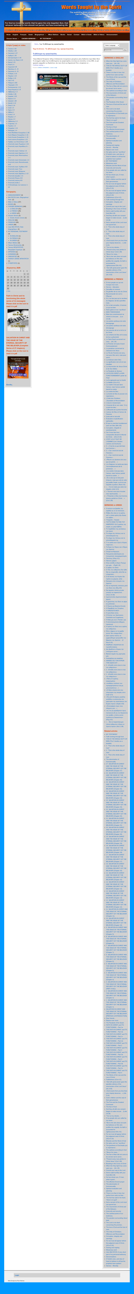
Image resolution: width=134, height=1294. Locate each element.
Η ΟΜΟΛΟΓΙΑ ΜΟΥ (112, 610)
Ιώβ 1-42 (11, 80)
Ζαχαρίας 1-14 (13, 128)
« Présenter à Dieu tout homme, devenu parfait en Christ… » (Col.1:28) (116, 498)
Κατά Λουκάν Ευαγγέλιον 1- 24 (18, 137)
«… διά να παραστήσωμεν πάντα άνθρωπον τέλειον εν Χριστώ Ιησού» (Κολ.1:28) (115, 724)
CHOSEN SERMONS (28, 39)
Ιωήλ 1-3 (11, 108)
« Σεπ (8, 291)
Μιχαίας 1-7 (12, 117)
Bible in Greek (86, 34)
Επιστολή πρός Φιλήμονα (16, 171)
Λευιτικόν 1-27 (13, 53)
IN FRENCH (14, 238)
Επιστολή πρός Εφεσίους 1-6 (18, 153)
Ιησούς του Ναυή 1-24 (15, 60)
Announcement (111, 34)
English (15, 34)
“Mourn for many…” (112, 254)
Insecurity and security (113, 168)
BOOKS (10, 204)
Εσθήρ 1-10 (12, 78)
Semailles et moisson (113, 289)
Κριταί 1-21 (11, 62)
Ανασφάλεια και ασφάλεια (114, 658)
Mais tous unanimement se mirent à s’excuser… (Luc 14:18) (115, 316)
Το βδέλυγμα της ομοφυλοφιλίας (45, 54)
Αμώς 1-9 (11, 110)
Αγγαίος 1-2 (12, 126)
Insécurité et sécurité (113, 416)
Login (17, 1275)
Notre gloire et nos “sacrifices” (116, 310)
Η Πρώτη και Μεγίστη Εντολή (115, 606)
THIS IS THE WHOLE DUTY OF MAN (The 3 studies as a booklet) (116, 68)
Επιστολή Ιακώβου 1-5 (15, 176)
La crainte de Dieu (112, 391)
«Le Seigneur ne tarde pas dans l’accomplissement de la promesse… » (117, 466)
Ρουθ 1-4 (11, 64)
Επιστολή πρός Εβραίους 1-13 (18, 173)
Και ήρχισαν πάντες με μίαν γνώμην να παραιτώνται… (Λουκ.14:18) (115, 592)
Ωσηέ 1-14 (11, 105)
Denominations (111, 1257)
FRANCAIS (11, 222)
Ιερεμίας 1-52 (12, 96)
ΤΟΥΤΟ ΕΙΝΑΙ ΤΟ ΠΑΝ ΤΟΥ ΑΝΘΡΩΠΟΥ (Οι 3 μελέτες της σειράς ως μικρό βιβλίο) (116, 524)
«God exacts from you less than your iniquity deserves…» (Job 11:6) (116, 243)
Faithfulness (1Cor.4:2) (113, 197)
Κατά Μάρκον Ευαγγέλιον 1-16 (18, 135)
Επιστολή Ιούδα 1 (14, 182)
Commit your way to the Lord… (116, 206)
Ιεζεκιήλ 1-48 (12, 101)
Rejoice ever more (112, 149)
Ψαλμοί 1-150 (12, 83)
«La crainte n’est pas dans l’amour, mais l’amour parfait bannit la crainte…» (115, 473)
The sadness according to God (116, 90)
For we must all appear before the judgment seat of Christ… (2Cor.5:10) (116, 186)
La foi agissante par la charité (116, 380)
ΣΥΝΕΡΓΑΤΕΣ (12, 263)
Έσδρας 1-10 (12, 73)
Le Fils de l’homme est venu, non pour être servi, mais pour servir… (116, 355)
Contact (76, 34)
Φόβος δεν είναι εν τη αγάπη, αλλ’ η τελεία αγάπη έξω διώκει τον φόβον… (116, 515)
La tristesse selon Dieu (113, 360)
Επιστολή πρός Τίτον (15, 169)
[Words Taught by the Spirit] (67, 17)
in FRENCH (14, 211)
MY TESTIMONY (45, 39)
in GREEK (13, 213)
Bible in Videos (99, 34)
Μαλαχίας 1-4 (12, 130)
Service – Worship (112, 147)
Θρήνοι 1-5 (11, 98)
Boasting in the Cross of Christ (116, 209)
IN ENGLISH (14, 236)
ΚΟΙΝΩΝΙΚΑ (12, 254)
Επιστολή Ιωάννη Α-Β (15, 180)
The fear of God (111, 127)
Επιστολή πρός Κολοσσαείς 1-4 (18, 160)
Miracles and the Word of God (116, 165)
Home (8, 34)
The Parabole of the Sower (115, 102)
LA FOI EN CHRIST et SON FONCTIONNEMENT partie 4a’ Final (116, 375)
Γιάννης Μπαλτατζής (15, 245)
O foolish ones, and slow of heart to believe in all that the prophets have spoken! (115, 156)
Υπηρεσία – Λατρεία (112, 520)
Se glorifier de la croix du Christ (116, 291)
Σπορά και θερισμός (112, 551)
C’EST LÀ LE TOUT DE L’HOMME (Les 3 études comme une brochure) (114, 441)
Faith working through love (115, 199)
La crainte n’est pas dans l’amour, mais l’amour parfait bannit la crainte (115, 387)
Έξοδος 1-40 (12, 51)
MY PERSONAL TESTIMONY (18, 231)
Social (69, 34)
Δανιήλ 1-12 (12, 103)
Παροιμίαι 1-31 (13, 85)
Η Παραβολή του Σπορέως (115, 608)
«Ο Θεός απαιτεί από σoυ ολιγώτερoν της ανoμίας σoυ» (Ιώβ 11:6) (116, 692)
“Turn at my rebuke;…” (113, 247)
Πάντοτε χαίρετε (111, 561)
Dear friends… (111, 1018)
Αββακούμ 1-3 (12, 92)
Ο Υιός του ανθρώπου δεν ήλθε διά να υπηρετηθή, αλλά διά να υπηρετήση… (116, 572)
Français (23, 34)
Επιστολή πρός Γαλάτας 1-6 (17, 151)
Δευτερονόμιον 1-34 (14, 58)
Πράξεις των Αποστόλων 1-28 (18, 142)
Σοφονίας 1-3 (12, 123)
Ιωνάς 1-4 (11, 114)
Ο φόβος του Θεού (112, 567)
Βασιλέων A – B (13, 69)
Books (63, 34)
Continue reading (39, 65)
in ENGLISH (14, 209)
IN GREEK (13, 240)
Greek (30, 34)
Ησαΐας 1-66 (12, 94)
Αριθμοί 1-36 (12, 55)
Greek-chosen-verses (17, 218)
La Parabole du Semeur (114, 371)
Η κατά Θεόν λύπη (112, 613)
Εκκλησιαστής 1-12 (14, 87)
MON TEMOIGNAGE (113, 312)
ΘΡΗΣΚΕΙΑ (11, 252)
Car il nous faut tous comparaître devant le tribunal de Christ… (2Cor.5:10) (116, 435)
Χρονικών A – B (13, 71)
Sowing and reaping (112, 145)
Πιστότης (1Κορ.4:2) (113, 558)
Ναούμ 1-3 (11, 119)
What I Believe (53, 34)
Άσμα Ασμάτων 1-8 (14, 89)
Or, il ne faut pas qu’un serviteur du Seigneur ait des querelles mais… (116, 301)
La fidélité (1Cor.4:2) (113, 382)
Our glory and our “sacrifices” (116, 152)
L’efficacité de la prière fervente (116, 409)
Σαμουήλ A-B (12, 67)
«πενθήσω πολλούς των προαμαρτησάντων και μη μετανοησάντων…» (114, 685)
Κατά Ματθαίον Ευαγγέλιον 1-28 (18, 132)
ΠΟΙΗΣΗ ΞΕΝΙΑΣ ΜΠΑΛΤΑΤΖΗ (18, 258)
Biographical (39, 35)
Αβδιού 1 (11, 112)
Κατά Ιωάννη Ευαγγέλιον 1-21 (18, 139)
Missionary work (111, 163)
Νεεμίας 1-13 (12, 76)
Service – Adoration (112, 287)
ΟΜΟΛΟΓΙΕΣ (12, 256)
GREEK (10, 224)
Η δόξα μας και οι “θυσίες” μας (116, 620)
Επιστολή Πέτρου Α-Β (15, 178)
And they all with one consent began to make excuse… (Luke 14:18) (116, 218)
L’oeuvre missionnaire (113, 403)
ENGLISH (11, 220)
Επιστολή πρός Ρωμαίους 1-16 (18, 144)
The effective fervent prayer (115, 129)
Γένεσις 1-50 (12, 48)
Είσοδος (9, 384)
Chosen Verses (11, 39)
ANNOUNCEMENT (14, 195)
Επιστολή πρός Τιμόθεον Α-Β (17, 167)
